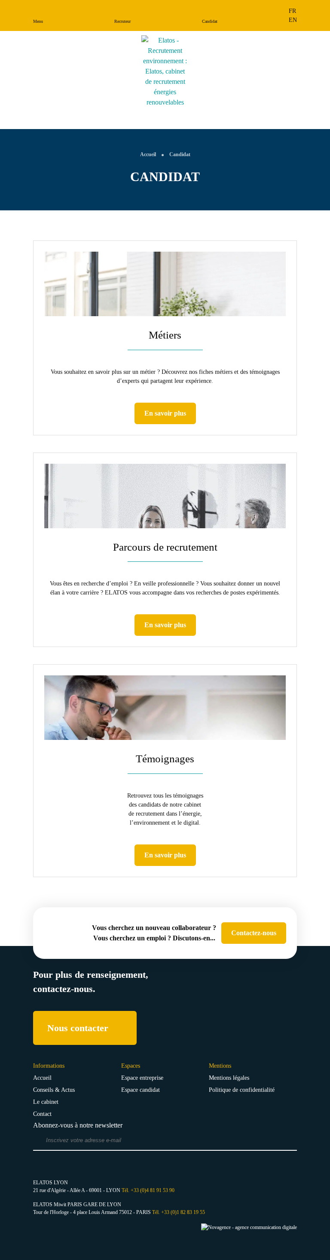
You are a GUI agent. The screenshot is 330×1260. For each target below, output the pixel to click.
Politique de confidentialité (242, 1090)
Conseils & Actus (54, 1090)
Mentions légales (229, 1078)
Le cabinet (45, 1102)
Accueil (42, 1078)
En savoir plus (165, 413)
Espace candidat (140, 1090)
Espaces (130, 1066)
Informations (48, 1066)
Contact (42, 1114)
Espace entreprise (142, 1078)
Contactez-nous (253, 933)
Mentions (220, 1066)
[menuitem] (293, 10)
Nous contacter (77, 1028)
